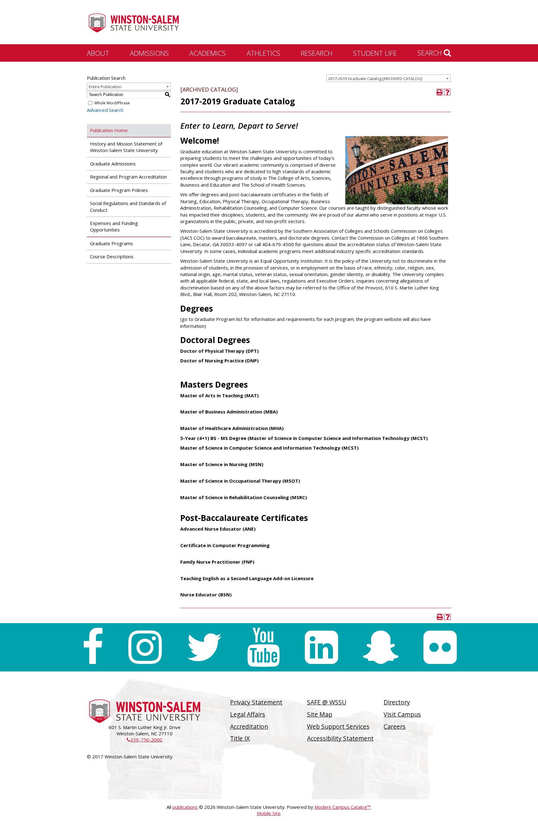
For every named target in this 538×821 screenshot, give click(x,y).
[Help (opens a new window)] (447, 92)
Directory (397, 702)
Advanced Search (105, 110)
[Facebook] (93, 647)
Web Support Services (338, 726)
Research (317, 53)
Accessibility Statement (340, 738)
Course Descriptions (112, 256)
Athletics (263, 53)
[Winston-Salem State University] (133, 23)
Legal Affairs (247, 714)
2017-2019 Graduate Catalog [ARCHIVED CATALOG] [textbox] (375, 78)
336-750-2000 (144, 740)
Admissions (149, 53)
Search (431, 52)
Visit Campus (402, 714)
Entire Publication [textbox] (105, 86)
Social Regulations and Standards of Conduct (128, 206)
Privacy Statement (256, 702)
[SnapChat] (381, 647)
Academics (207, 53)
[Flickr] (440, 647)
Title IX (240, 738)
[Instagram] (145, 647)
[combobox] (388, 78)
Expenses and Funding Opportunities (114, 226)
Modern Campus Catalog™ (342, 807)
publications (185, 807)
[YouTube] (263, 647)
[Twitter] (204, 647)
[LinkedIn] (321, 647)
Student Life (375, 53)
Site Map (319, 714)
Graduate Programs (111, 243)
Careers (395, 726)
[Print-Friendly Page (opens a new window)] (440, 92)
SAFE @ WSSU (326, 702)
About (98, 53)
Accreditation (249, 726)
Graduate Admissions (113, 163)
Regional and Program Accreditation (128, 177)
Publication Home (109, 130)
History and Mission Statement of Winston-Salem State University (126, 147)
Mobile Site (269, 813)
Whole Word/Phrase (112, 103)
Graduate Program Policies (119, 190)
